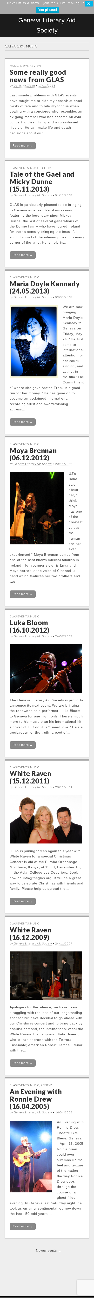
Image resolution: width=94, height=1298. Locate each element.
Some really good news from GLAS (38, 76)
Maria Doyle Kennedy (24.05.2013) (45, 287)
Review (35, 65)
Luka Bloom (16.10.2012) (29, 626)
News (24, 65)
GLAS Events (19, 167)
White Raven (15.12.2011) (30, 777)
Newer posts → (48, 1250)
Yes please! (47, 10)
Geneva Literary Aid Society (47, 25)
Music (14, 65)
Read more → (23, 145)
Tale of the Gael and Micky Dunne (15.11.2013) (42, 181)
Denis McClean (24, 85)
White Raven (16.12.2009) (30, 933)
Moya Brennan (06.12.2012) (33, 454)
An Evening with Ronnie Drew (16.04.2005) (36, 1099)
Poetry (46, 167)
